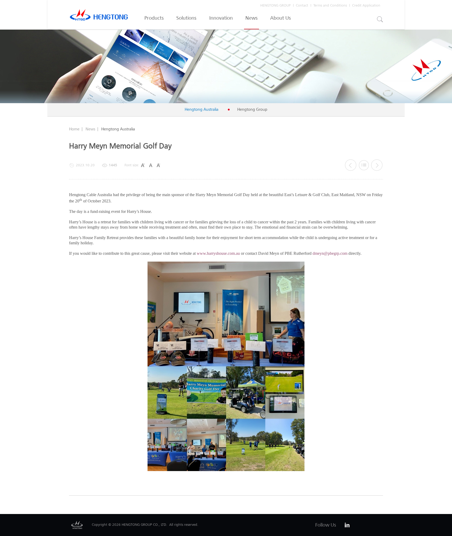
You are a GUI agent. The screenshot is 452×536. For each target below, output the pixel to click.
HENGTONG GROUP (275, 5)
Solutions (186, 18)
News (251, 18)
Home (74, 128)
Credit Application (366, 5)
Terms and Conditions (330, 5)
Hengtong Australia (201, 109)
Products (154, 18)
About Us (280, 18)
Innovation (221, 18)
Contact (302, 5)
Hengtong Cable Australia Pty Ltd (99, 16)
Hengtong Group (252, 109)
